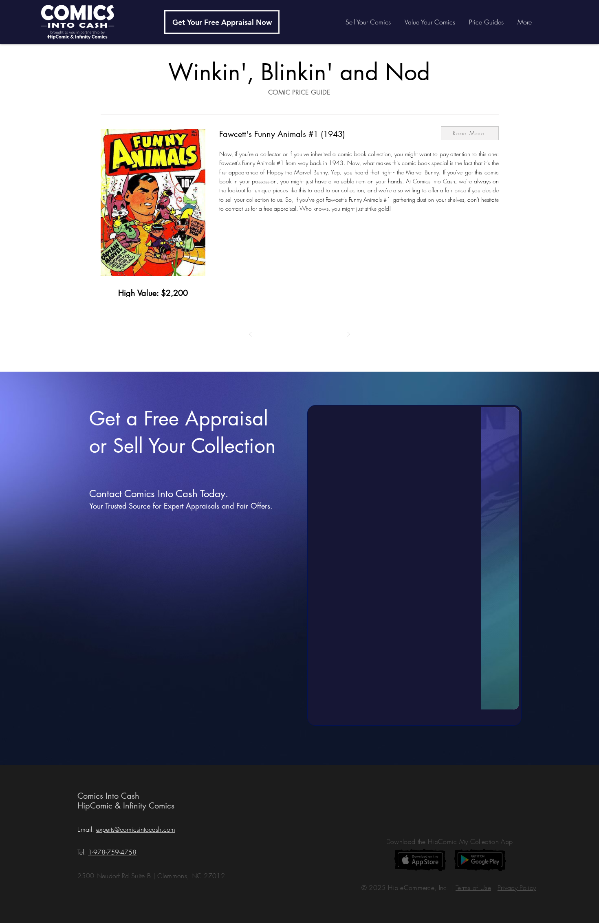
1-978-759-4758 (112, 852)
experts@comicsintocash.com (135, 829)
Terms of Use (473, 887)
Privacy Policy (517, 887)
